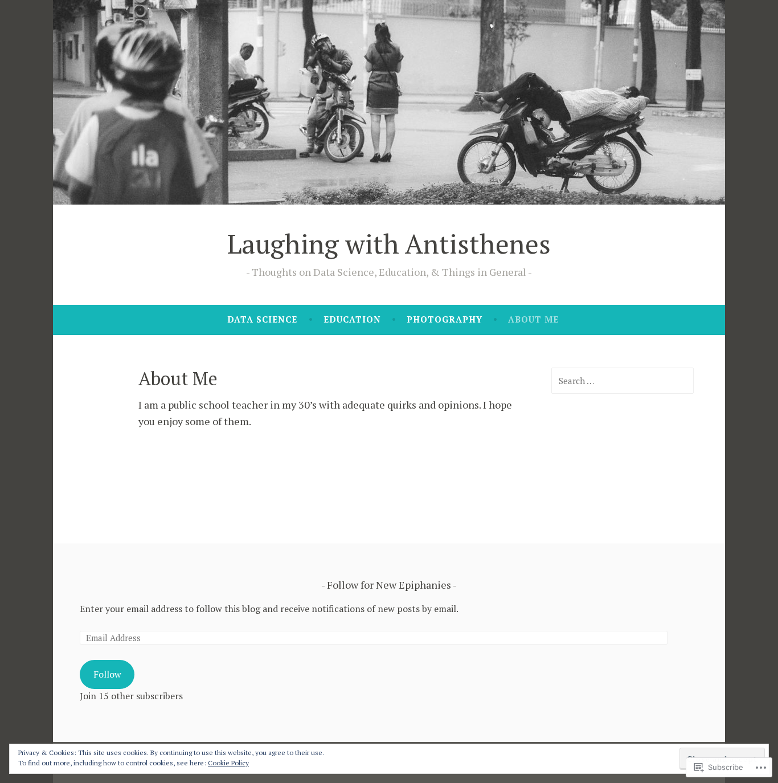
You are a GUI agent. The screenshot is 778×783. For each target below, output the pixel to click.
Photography (444, 319)
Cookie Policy (228, 762)
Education (352, 319)
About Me (533, 319)
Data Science (262, 319)
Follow (107, 674)
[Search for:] (622, 380)
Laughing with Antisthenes (389, 243)
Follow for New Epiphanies (389, 585)
